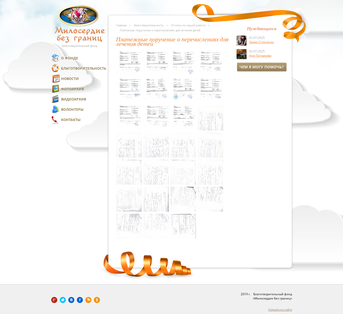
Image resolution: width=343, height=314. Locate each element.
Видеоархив (73, 99)
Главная (121, 25)
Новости (70, 78)
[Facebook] (80, 300)
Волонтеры (72, 109)
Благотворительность (83, 68)
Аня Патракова (260, 55)
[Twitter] (63, 300)
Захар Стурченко (261, 42)
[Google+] (54, 300)
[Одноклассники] (97, 300)
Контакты (71, 119)
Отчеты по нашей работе (188, 25)
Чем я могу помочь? (262, 66)
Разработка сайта (280, 309)
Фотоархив (72, 88)
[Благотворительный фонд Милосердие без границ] (79, 41)
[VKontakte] (71, 300)
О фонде (69, 58)
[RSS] (88, 300)
